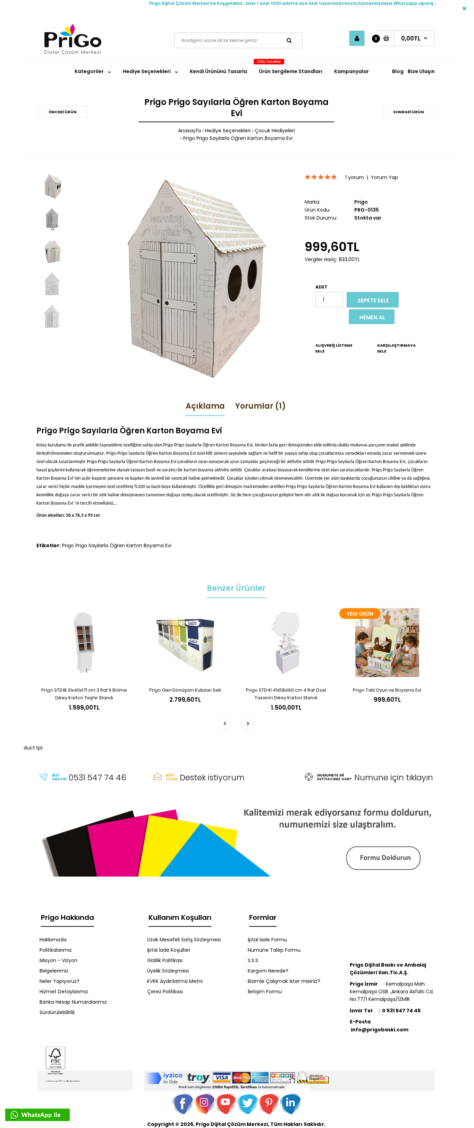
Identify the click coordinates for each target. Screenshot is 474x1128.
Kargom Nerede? (268, 970)
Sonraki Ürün (408, 112)
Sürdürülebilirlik (57, 1012)
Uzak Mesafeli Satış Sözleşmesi (184, 939)
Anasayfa (189, 130)
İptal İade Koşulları (168, 950)
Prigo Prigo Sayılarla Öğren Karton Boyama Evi (238, 138)
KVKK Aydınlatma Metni (175, 981)
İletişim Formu (265, 991)
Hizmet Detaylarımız (64, 991)
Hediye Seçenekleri (228, 130)
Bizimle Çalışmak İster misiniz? (284, 981)
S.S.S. (253, 960)
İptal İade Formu (267, 939)
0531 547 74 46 (97, 777)
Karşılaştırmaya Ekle (396, 348)
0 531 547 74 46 (401, 1010)
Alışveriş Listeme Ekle (333, 348)
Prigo (361, 201)
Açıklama (205, 406)
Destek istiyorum (212, 777)
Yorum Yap (384, 177)
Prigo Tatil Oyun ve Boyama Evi (387, 690)
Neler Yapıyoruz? (59, 981)
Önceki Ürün (63, 112)
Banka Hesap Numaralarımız (73, 1001)
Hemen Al (372, 317)
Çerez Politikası (165, 991)
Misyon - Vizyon (58, 960)
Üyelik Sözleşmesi (168, 970)
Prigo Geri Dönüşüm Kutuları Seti (185, 690)
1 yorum (354, 177)
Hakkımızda (53, 939)
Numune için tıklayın (393, 777)
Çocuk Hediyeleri (275, 130)
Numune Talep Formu (274, 950)
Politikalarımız (56, 950)
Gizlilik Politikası (165, 960)
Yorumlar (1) (260, 406)
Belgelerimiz (54, 970)
